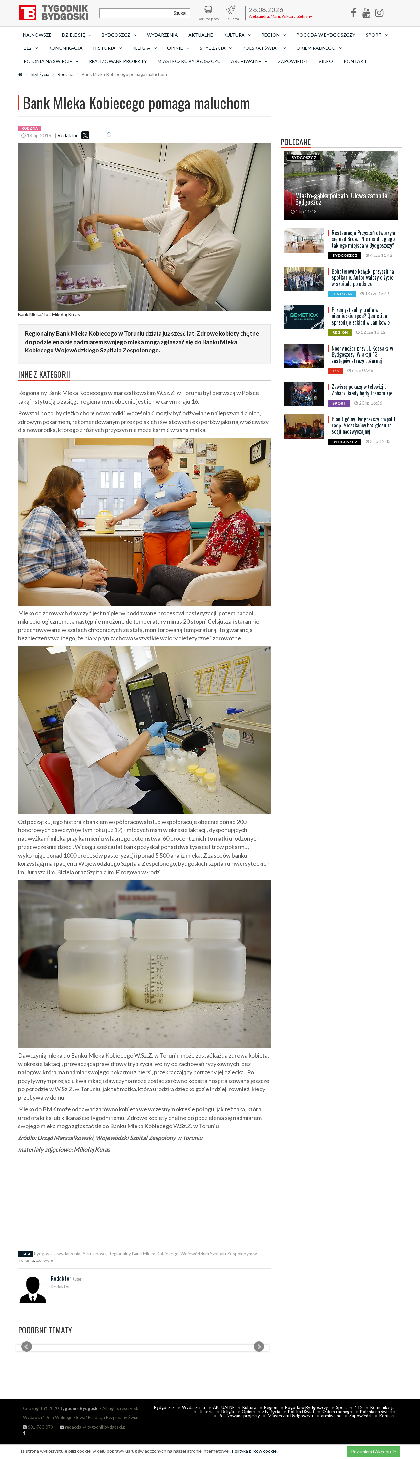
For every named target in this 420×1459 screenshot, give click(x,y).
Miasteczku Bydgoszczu (189, 61)
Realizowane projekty (118, 61)
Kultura (249, 1407)
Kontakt (355, 61)
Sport (341, 1407)
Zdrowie (44, 1260)
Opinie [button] (175, 48)
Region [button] (271, 35)
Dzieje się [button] (73, 35)
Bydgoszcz (164, 1407)
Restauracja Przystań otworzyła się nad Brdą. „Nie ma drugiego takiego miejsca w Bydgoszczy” (363, 239)
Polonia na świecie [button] (48, 61)
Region (270, 1407)
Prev (26, 1346)
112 (359, 1407)
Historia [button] (104, 48)
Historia (206, 1411)
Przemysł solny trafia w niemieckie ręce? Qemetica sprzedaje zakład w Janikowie (361, 316)
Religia (227, 1411)
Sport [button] (374, 35)
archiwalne (331, 1415)
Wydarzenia (162, 35)
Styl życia (40, 74)
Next (259, 1346)
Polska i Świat (301, 1411)
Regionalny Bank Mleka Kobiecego (143, 1253)
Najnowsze (37, 35)
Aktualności (94, 1253)
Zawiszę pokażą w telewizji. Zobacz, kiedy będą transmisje (362, 390)
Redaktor (67, 135)
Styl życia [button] (213, 48)
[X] (85, 135)
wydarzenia (68, 1253)
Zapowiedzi (293, 61)
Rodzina (65, 74)
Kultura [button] (234, 35)
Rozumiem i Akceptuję (373, 1451)
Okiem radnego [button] (316, 48)
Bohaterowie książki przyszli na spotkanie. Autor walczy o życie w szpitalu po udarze (363, 277)
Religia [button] (141, 48)
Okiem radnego (337, 1411)
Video (325, 61)
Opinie (248, 1411)
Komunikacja (65, 48)
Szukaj (180, 13)
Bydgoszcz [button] (116, 35)
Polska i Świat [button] (261, 48)
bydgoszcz (44, 1253)
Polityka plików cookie (254, 1451)
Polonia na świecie (377, 1411)
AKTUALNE (200, 35)
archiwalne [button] (246, 61)
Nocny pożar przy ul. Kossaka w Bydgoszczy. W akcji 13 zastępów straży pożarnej (362, 354)
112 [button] (28, 48)
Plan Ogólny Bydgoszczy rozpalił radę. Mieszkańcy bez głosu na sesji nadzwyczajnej (363, 425)
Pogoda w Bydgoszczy (325, 35)
